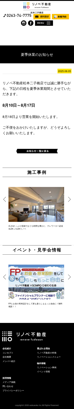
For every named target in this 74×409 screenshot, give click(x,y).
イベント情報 (43, 371)
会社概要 (7, 357)
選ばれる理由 (43, 348)
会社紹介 (7, 348)
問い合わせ (8, 386)
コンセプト (8, 353)
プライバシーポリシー (13, 390)
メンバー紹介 (9, 361)
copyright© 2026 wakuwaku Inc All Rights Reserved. (37, 405)
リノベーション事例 (46, 367)
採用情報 (7, 378)
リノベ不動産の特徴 (46, 353)
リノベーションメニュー (49, 357)
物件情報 (41, 363)
